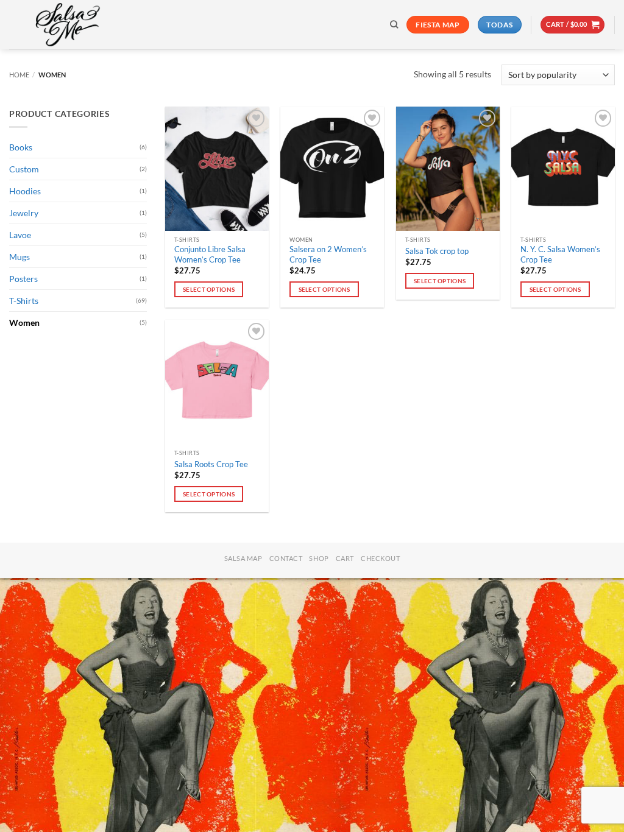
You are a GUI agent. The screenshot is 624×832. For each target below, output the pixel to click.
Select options (209, 289)
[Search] (394, 24)
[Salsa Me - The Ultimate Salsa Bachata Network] (70, 24)
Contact (286, 558)
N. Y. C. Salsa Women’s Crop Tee (560, 254)
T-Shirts (23, 300)
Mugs (19, 257)
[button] (572, 24)
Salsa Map (243, 558)
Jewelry (23, 213)
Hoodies (25, 191)
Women (24, 322)
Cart (345, 558)
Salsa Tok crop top (437, 251)
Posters (23, 278)
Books (20, 147)
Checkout (380, 558)
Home (19, 75)
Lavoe (20, 235)
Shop (318, 558)
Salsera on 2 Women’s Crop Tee (328, 254)
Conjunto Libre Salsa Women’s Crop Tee (210, 254)
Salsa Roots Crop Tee (211, 464)
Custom (24, 169)
